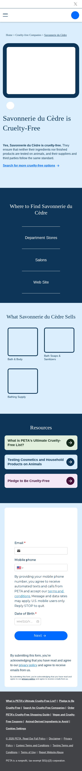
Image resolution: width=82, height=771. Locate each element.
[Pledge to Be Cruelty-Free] (41, 481)
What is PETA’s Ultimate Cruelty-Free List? (31, 701)
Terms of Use (28, 752)
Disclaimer (54, 738)
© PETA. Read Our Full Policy (26, 738)
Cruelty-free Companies (28, 35)
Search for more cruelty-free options (29, 165)
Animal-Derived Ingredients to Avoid (47, 721)
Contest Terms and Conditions (32, 745)
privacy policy (28, 665)
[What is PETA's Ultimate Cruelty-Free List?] (41, 442)
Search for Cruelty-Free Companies (44, 707)
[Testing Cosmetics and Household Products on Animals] (41, 462)
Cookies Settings (16, 728)
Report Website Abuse (51, 752)
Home (9, 35)
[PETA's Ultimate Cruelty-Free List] (39, 15)
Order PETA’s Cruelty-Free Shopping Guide (40, 711)
